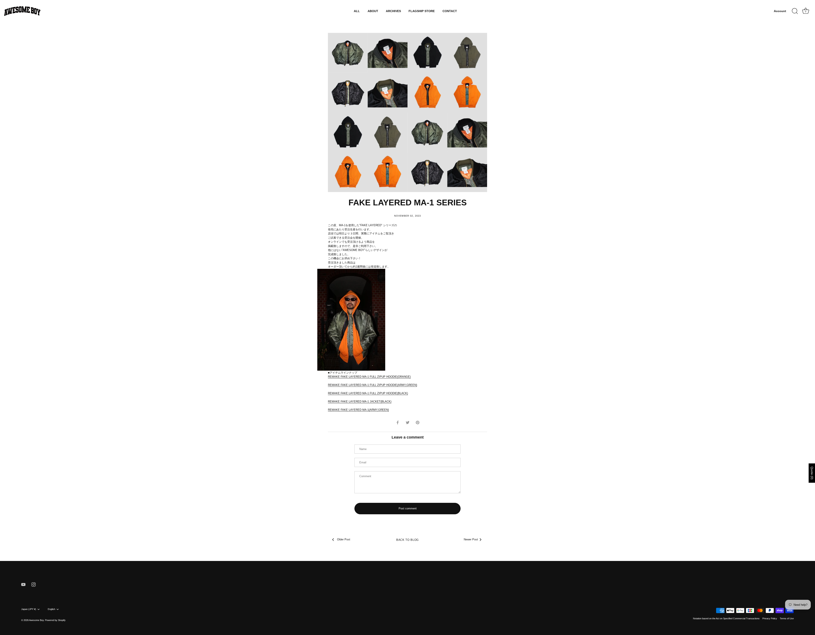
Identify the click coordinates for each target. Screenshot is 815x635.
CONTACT (450, 11)
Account (780, 11)
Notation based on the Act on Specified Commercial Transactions (726, 618)
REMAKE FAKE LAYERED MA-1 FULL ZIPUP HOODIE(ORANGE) (369, 376)
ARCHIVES (393, 11)
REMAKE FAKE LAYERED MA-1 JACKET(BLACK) (359, 401)
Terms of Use (787, 618)
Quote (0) (812, 473)
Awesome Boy (36, 620)
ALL (357, 11)
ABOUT (373, 11)
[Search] (795, 11)
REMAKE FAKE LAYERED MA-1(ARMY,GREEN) (358, 409)
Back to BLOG (407, 539)
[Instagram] (33, 584)
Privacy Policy (769, 618)
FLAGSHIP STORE (422, 11)
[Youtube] (23, 584)
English (51, 609)
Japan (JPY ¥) (28, 609)
